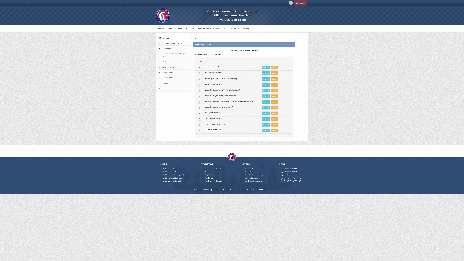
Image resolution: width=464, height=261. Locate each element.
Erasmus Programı (251, 178)
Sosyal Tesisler (209, 175)
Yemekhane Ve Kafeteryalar (213, 181)
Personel (165, 83)
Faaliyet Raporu (167, 72)
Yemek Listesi (209, 178)
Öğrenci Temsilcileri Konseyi (174, 178)
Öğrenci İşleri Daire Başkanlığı (174, 175)
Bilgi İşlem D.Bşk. (250, 169)
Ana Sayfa (162, 28)
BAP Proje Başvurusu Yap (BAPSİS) (174, 43)
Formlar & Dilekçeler (231, 28)
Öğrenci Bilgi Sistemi (171, 172)
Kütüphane (208, 172)
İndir (275, 67)
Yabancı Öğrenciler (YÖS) (173, 181)
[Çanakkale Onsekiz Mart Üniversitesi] (163, 15)
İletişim (246, 28)
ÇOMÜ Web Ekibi (264, 190)
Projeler (164, 62)
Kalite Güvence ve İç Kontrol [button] (208, 28)
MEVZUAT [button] (189, 28)
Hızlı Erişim (300, 3)
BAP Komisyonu (167, 78)
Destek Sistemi (250, 172)
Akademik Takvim (171, 169)
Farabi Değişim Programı (253, 181)
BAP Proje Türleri (175, 28)
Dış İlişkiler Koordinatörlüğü (254, 175)
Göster (267, 67)
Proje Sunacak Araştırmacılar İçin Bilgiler (173, 55)
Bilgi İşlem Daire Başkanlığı (249, 190)
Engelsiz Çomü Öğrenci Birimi (214, 169)
